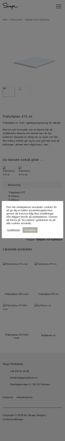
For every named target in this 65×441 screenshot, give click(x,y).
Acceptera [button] (30, 230)
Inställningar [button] (13, 230)
